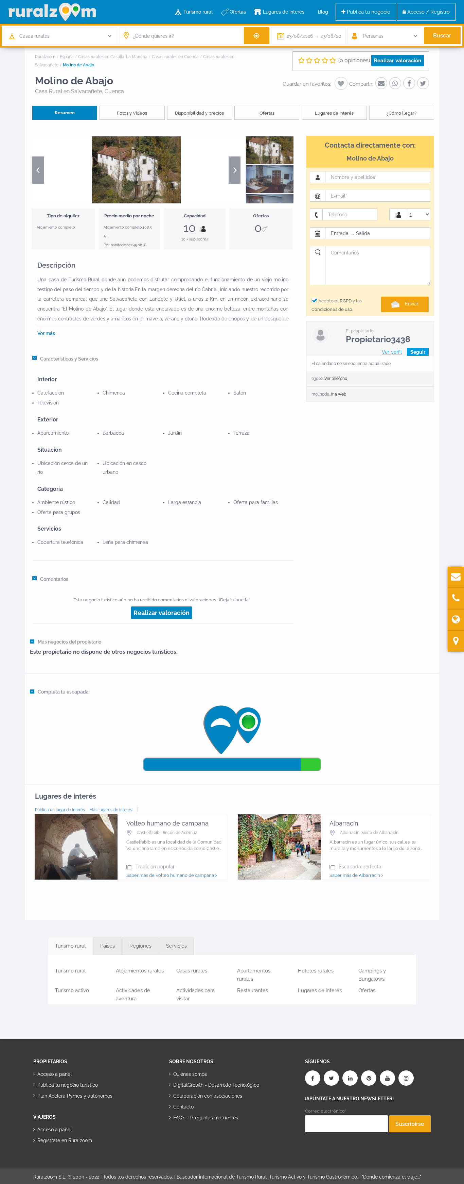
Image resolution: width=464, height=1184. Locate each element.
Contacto (183, 1107)
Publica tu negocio (367, 12)
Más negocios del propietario (69, 642)
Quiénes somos (190, 1074)
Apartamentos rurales (253, 974)
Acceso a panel (54, 1074)
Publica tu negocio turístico (67, 1085)
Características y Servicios (69, 359)
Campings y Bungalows (372, 974)
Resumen (65, 112)
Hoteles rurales (316, 971)
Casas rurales (191, 971)
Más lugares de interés (110, 809)
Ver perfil (392, 352)
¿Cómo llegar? (401, 113)
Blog (323, 12)
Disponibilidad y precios (199, 113)
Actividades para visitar (195, 993)
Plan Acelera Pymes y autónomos (74, 1096)
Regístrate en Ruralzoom (64, 1140)
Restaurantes (252, 990)
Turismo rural (198, 12)
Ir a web (338, 394)
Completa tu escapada (63, 692)
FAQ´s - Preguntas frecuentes (205, 1117)
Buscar (442, 35)
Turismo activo (72, 990)
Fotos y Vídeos (132, 113)
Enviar (411, 303)
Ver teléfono (335, 378)
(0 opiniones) (354, 60)
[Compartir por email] (381, 83)
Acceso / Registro (428, 12)
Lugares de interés (283, 12)
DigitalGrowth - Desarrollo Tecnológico (216, 1085)
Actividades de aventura (133, 993)
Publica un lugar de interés (60, 809)
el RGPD (343, 300)
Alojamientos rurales (140, 971)
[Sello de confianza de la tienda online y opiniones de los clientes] (194, 1139)
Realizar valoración (397, 60)
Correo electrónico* (325, 1111)
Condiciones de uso (331, 309)
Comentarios (54, 579)
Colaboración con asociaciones (207, 1096)
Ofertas (238, 12)
